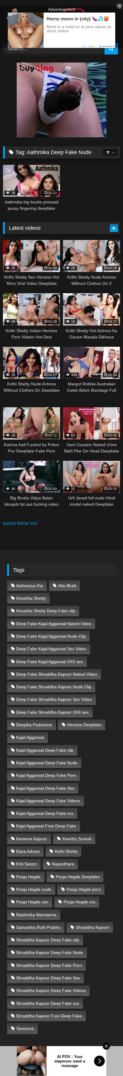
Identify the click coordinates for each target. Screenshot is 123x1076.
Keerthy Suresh (77, 838)
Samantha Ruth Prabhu (38, 927)
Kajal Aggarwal (30, 737)
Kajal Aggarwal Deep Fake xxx (44, 813)
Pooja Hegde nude (33, 889)
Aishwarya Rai (29, 585)
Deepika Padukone (34, 724)
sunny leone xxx (20, 523)
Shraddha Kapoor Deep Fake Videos (51, 990)
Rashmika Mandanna (36, 914)
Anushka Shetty (31, 598)
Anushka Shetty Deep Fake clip (45, 610)
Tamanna (25, 1028)
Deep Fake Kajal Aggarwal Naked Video (53, 623)
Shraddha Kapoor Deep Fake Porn (49, 965)
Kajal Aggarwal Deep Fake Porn (46, 775)
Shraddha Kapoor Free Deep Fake (49, 1015)
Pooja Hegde (28, 876)
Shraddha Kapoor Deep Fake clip (47, 939)
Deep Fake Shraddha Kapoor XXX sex (52, 712)
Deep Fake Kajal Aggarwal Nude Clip (51, 636)
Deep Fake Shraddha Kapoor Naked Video (56, 674)
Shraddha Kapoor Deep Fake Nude (49, 952)
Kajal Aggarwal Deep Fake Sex (45, 788)
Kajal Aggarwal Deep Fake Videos (48, 800)
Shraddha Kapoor (92, 927)
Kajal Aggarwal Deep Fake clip (44, 750)
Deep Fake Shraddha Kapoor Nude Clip (53, 686)
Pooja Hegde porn (84, 889)
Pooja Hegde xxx (80, 901)
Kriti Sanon (26, 863)
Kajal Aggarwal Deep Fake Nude (46, 762)
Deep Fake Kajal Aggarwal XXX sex (49, 661)
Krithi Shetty (66, 851)
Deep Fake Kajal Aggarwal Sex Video (51, 648)
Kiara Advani (28, 851)
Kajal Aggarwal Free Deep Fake (46, 825)
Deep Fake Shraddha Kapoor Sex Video (54, 699)
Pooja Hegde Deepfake (78, 876)
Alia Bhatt (67, 585)
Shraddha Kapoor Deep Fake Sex (48, 977)
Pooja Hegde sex (32, 901)
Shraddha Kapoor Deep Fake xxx (47, 1003)
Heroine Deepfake (84, 724)
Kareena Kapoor (31, 838)
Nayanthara (63, 863)
